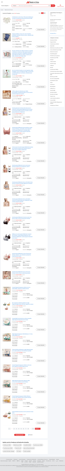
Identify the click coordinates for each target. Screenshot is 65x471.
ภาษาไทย (26, 461)
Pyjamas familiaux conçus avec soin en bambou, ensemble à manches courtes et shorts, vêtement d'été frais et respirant (22, 35)
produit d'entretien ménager (8, 451)
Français (26, 460)
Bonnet (51, 67)
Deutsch (34, 460)
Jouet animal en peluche (55, 98)
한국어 (53, 460)
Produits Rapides (52, 459)
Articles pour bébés (7, 445)
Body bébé (52, 46)
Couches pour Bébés (54, 69)
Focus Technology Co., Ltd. (31, 464)
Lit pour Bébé (52, 100)
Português (39, 460)
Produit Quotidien (26, 451)
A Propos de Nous (9, 459)
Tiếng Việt (34, 461)
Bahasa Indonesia (40, 461)
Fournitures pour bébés (7, 448)
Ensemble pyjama (53, 53)
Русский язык (48, 460)
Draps (51, 82)
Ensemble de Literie (54, 80)
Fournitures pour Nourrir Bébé (56, 71)
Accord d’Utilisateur (22, 459)
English (10, 460)
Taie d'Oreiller (52, 90)
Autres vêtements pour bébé (55, 49)
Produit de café (18, 448)
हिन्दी (22, 461)
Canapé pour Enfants (54, 105)
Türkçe (30, 461)
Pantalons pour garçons (55, 55)
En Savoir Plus (53, 33)
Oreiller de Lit (52, 88)
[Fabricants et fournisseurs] (32, 2)
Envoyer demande (40, 29)
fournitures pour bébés (37, 445)
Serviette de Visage (54, 94)
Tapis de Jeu (52, 96)
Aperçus (57, 459)
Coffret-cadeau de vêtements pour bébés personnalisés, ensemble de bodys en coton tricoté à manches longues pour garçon (22, 92)
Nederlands (61, 460)
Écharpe (51, 59)
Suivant (38, 428)
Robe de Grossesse (54, 51)
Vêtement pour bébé (17, 445)
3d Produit (19, 451)
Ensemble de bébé (27, 445)
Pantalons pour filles (54, 57)
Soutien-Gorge (53, 63)
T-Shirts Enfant (53, 61)
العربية (57, 460)
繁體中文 (18, 460)
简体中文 (13, 460)
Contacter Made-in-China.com (42, 459)
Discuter (30, 434)
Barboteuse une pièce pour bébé (56, 47)
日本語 (22, 460)
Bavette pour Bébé (53, 76)
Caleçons (52, 65)
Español (30, 460)
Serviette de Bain (53, 92)
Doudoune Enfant (53, 40)
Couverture (52, 84)
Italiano (43, 460)
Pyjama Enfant (53, 42)
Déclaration (16, 459)
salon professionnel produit (28, 448)
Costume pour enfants (54, 44)
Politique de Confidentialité (31, 459)
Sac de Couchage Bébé (54, 78)
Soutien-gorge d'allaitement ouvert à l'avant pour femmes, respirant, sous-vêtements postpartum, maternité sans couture (21, 255)
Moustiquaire (52, 86)
